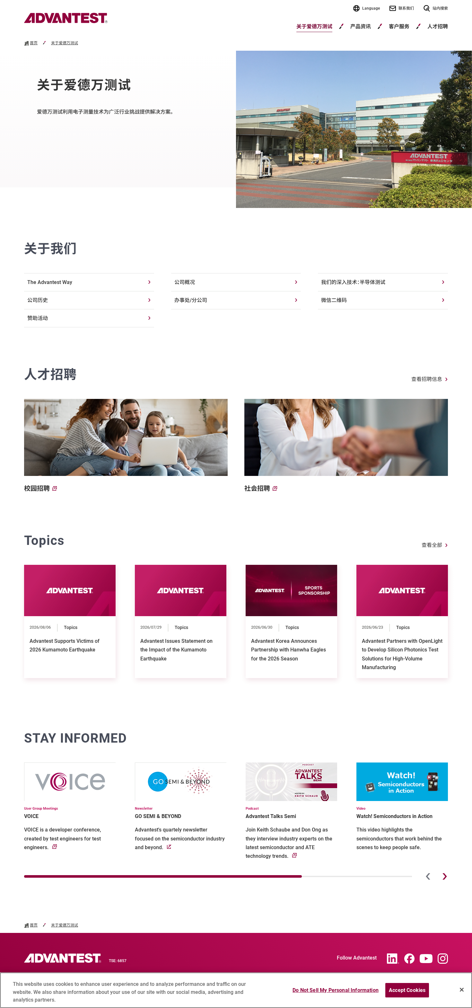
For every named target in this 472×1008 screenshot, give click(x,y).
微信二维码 (334, 300)
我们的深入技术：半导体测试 (353, 282)
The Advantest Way (49, 282)
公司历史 (37, 300)
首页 (34, 43)
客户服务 (399, 26)
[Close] (462, 990)
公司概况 (184, 282)
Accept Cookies (407, 990)
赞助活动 (37, 318)
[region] (236, 990)
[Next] (444, 876)
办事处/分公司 (190, 300)
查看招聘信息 (426, 379)
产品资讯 (360, 26)
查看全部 (432, 545)
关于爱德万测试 (314, 26)
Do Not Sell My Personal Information (336, 990)
